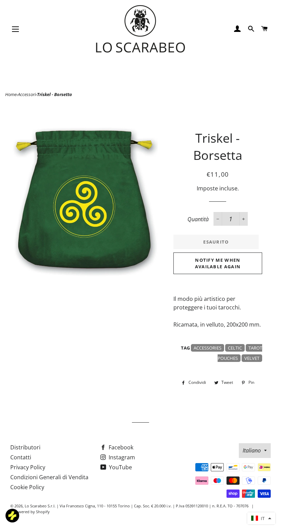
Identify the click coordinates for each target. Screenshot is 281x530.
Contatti (20, 457)
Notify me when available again (218, 263)
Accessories (207, 348)
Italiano (252, 450)
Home (10, 94)
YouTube (120, 467)
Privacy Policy (27, 467)
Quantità (198, 219)
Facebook (120, 447)
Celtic (235, 348)
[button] (261, 518)
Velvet (251, 358)
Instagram (121, 457)
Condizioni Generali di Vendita (49, 477)
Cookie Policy (27, 487)
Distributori (25, 447)
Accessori (27, 94)
